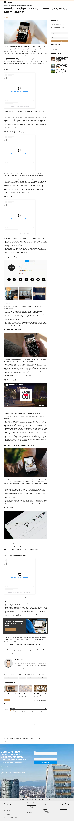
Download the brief (10, 629)
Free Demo (45, 810)
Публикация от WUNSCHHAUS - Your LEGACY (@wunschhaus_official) (20, 168)
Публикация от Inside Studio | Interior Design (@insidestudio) (19, 592)
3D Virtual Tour (30, 807)
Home (5, 5)
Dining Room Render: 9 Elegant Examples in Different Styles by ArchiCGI (62, 59)
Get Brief (45, 809)
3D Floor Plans (30, 806)
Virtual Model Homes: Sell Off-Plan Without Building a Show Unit (61, 65)
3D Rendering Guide (47, 811)
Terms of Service (63, 809)
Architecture (9, 5)
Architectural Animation (31, 805)
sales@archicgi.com (8, 812)
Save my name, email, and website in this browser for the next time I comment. (22, 738)
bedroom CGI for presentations (19, 653)
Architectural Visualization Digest (50, 813)
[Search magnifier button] (66, 49)
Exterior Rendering (30, 803)
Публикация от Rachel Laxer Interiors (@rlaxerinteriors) (19, 233)
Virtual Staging (30, 808)
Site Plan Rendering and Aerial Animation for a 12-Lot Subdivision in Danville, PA (62, 71)
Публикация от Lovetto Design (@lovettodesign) (20, 106)
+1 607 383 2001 (7, 814)
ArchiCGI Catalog (46, 812)
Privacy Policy (63, 807)
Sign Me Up (59, 41)
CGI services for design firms (24, 674)
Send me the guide (45, 762)
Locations (29, 812)
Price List (45, 807)
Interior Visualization (31, 802)
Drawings (28, 809)
